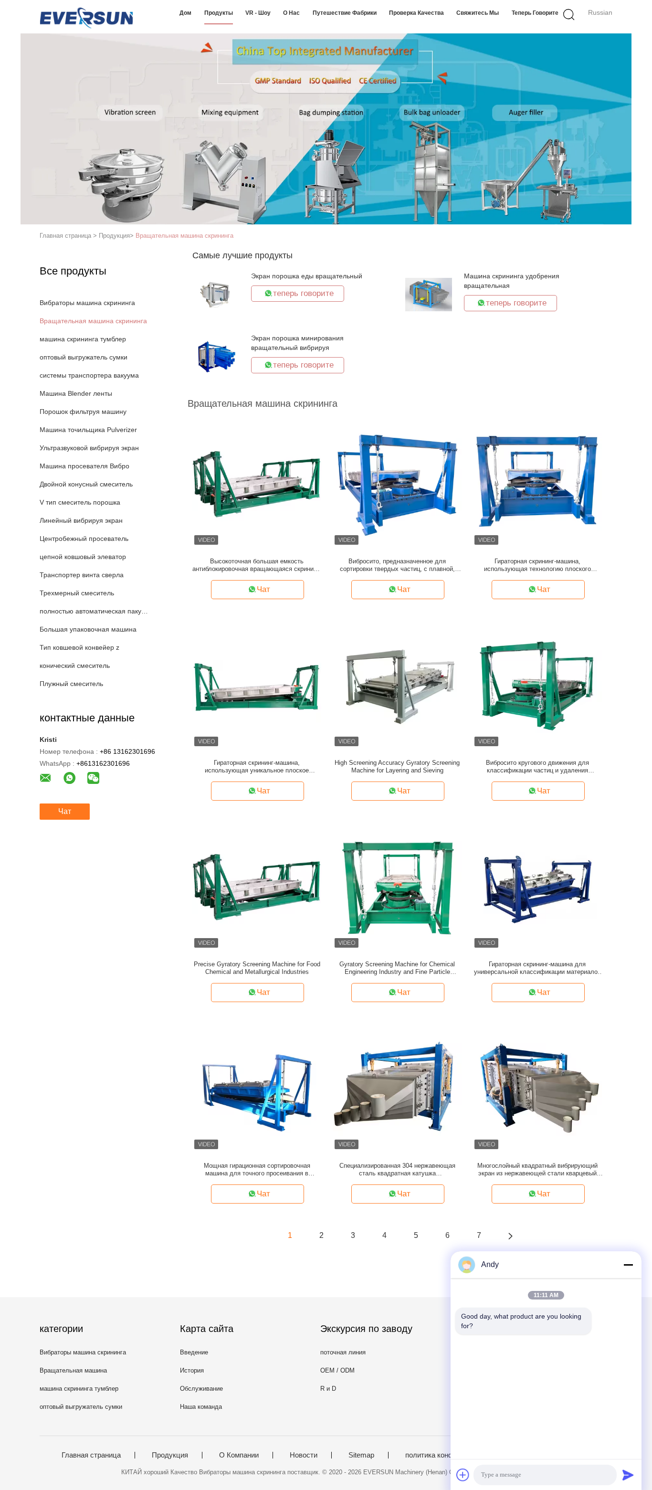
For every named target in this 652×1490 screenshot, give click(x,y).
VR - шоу (258, 13)
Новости (303, 1455)
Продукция (170, 1455)
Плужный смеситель (71, 683)
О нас (291, 13)
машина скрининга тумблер (83, 339)
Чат (64, 811)
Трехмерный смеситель (77, 593)
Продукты (218, 13)
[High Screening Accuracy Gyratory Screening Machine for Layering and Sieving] (397, 683)
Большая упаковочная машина (88, 629)
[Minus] (628, 1264)
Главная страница (91, 1455)
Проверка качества (416, 13)
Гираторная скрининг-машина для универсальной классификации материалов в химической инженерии (537, 968)
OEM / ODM (337, 1370)
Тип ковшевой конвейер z (79, 647)
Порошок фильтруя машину (83, 411)
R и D (328, 1388)
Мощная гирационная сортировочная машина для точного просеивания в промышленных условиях (257, 1169)
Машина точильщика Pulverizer (88, 429)
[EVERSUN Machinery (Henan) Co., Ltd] (86, 17)
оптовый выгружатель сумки (83, 357)
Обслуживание (201, 1388)
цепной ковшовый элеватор (83, 556)
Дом (185, 13)
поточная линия (343, 1352)
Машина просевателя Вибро (84, 466)
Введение (194, 1352)
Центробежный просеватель (84, 538)
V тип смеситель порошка (80, 502)
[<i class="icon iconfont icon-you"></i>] (510, 1235)
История (192, 1370)
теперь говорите (535, 13)
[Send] (628, 1474)
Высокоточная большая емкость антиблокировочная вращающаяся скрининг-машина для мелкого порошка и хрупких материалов (256, 565)
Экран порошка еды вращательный (306, 276)
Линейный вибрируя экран (81, 520)
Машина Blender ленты (76, 393)
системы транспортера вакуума (89, 375)
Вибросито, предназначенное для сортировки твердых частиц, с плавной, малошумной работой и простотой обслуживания (397, 565)
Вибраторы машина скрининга (87, 302)
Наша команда (201, 1406)
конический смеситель (75, 665)
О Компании (239, 1455)
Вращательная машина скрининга (184, 235)
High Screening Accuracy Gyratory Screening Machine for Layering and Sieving (397, 766)
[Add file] (463, 1474)
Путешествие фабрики (345, 13)
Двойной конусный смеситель (86, 484)
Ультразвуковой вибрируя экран (89, 448)
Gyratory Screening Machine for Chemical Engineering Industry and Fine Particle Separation (397, 968)
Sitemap (361, 1455)
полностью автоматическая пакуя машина (94, 611)
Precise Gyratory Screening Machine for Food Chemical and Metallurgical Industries (257, 968)
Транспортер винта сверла (82, 575)
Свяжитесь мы (477, 13)
